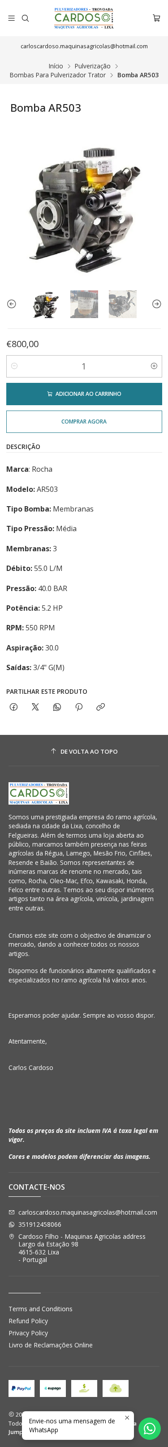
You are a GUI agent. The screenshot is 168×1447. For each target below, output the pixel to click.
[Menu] (11, 18)
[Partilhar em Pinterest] (78, 707)
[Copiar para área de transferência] (100, 707)
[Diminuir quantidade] (14, 366)
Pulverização (93, 66)
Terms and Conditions (41, 1308)
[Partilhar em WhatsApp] (57, 707)
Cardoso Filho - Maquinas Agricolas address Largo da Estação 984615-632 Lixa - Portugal (82, 1248)
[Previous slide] (13, 304)
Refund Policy (28, 1321)
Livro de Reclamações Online (51, 1345)
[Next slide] (155, 304)
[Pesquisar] (25, 18)
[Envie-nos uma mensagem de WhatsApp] (149, 1429)
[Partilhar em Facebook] (13, 707)
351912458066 (39, 1224)
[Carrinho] (157, 18)
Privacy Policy (28, 1333)
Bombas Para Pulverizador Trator (58, 75)
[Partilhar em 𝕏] (35, 707)
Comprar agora (84, 421)
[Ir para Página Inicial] (84, 18)
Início (56, 66)
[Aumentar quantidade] (154, 366)
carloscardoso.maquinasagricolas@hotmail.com (87, 1212)
